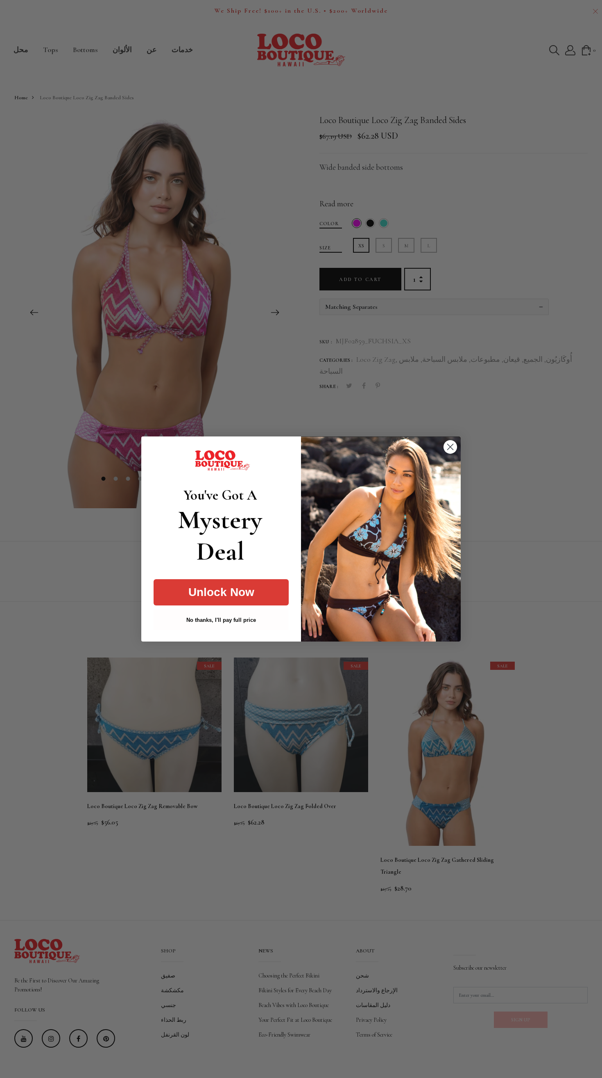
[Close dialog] (450, 447)
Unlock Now (221, 592)
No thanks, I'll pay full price (221, 620)
